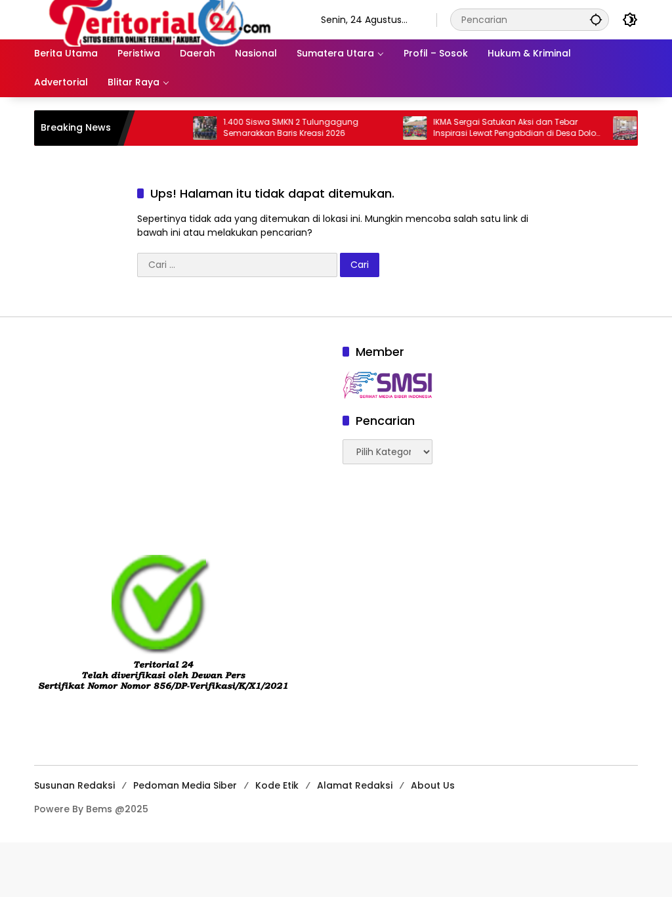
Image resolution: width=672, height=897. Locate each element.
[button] (596, 19)
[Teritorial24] (164, 19)
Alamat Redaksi (354, 785)
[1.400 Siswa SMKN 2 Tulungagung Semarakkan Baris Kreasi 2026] (191, 128)
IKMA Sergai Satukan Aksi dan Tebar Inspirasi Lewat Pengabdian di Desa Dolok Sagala (502, 128)
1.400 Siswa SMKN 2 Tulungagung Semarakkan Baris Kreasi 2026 (277, 128)
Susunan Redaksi (74, 785)
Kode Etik (277, 785)
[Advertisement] (181, 435)
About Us (433, 785)
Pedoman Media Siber (185, 785)
